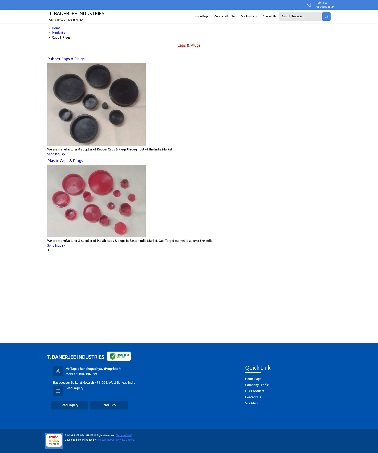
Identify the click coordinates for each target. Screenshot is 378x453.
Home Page (201, 16)
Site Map (251, 403)
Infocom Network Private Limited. (116, 439)
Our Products (249, 16)
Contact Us (269, 16)
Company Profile (224, 16)
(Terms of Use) (124, 435)
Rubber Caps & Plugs (66, 59)
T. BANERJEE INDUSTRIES (76, 16)
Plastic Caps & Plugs (65, 160)
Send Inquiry (56, 154)
